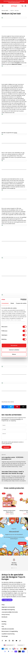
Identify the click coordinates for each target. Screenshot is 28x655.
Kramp (15, 132)
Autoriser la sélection (14, 349)
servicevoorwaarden (16, 419)
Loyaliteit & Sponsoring (8, 634)
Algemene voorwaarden (8, 607)
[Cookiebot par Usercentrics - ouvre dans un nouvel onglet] (20, 299)
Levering (4, 624)
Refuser (14, 354)
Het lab (3, 53)
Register (22, 543)
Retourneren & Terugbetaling (10, 631)
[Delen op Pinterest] (17, 406)
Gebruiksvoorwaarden (8, 629)
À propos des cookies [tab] (21, 303)
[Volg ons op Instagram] (9, 640)
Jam (23, 152)
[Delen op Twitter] (11, 406)
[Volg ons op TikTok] (20, 640)
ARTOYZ (4, 454)
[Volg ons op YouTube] (16, 640)
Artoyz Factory (6, 614)
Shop (3, 604)
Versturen (6, 447)
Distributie (4, 617)
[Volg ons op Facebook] (2, 640)
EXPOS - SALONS (14, 10)
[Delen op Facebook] (5, 406)
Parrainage (5, 636)
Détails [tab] (12, 303)
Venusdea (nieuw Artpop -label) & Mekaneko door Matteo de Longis (13, 472)
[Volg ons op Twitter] (6, 640)
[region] (14, 562)
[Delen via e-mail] (23, 406)
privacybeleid (5, 419)
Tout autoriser (14, 345)
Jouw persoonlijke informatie (10, 612)
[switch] (24, 331)
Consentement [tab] (5, 303)
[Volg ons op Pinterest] (13, 640)
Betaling (4, 621)
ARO (8, 36)
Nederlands (20, 645)
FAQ (3, 626)
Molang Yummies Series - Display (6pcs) (9, 511)
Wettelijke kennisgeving (8, 609)
